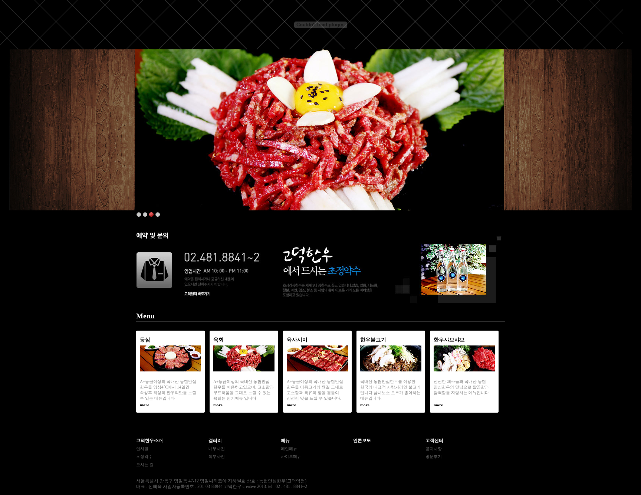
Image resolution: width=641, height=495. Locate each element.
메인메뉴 (289, 448)
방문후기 (433, 456)
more (144, 405)
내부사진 (216, 448)
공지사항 (433, 448)
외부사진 (216, 456)
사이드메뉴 (291, 456)
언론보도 (362, 440)
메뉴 (285, 440)
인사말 (142, 448)
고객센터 (434, 440)
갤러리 (215, 440)
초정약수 (144, 456)
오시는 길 (145, 464)
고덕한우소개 (149, 440)
